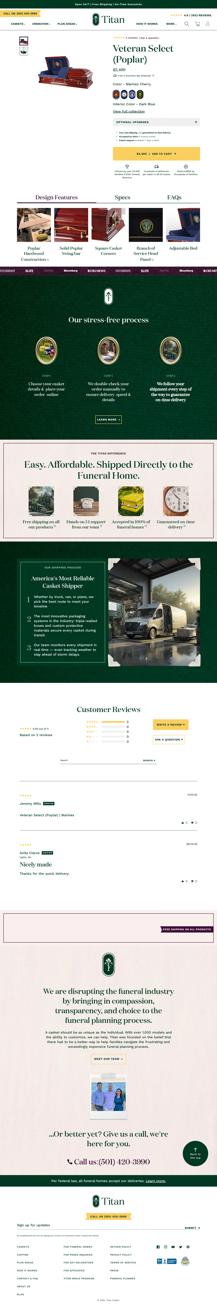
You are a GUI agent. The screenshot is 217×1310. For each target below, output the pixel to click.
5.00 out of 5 (41, 728)
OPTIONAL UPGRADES (132, 122)
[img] (26, 795)
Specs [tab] (122, 197)
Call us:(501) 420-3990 (111, 1161)
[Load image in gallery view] (23, 41)
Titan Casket (112, 1300)
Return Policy (120, 1246)
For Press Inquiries (78, 1254)
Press (114, 1270)
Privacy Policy (121, 1254)
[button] (17, 24)
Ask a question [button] (167, 739)
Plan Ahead (25, 1262)
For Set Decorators (78, 1262)
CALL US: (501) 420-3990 (20, 13)
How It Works (27, 1270)
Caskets (23, 1246)
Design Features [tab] (56, 197)
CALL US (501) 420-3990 (108, 1216)
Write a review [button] (169, 724)
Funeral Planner (122, 1278)
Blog (20, 1294)
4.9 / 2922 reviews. (198, 15)
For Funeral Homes (78, 1246)
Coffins (22, 1254)
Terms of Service (123, 1262)
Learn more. (156, 1181)
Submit (190, 1227)
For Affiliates (74, 1270)
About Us (23, 1286)
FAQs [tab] (174, 197)
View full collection (129, 111)
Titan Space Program (79, 1278)
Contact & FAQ (27, 1278)
